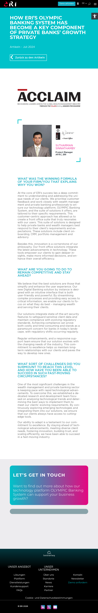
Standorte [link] (48, 578)
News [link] (48, 582)
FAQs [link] (19, 590)
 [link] (78, 3)
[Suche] (89, 4)
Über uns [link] (48, 574)
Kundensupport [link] (19, 586)
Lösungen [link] (19, 574)
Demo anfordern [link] (66, 3)
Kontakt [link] (77, 574)
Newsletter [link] (77, 578)
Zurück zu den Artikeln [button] (30, 57)
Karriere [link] (48, 586)
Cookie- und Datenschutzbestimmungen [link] (49, 597)
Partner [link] (48, 590)
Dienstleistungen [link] (19, 582)
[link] (94, 16)
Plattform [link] (19, 578)
